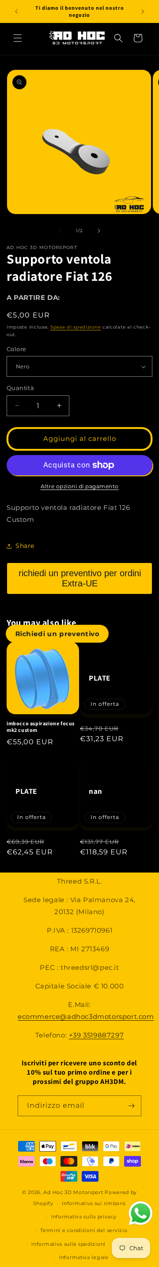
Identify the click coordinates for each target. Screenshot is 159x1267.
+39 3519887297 (96, 1035)
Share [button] (24, 546)
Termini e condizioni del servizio (83, 1230)
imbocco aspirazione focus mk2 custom (41, 727)
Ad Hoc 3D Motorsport (73, 1192)
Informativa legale (84, 1257)
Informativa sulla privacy (84, 1216)
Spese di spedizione (75, 327)
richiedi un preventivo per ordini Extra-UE (80, 578)
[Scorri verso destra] (99, 231)
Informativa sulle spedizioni (68, 1244)
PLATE (99, 678)
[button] (17, 38)
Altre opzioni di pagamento (80, 486)
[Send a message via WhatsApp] (141, 1213)
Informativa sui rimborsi (94, 1203)
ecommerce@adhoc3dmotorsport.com (86, 1016)
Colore (16, 348)
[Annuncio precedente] (16, 11)
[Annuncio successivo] (142, 11)
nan (95, 791)
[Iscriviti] (131, 1105)
